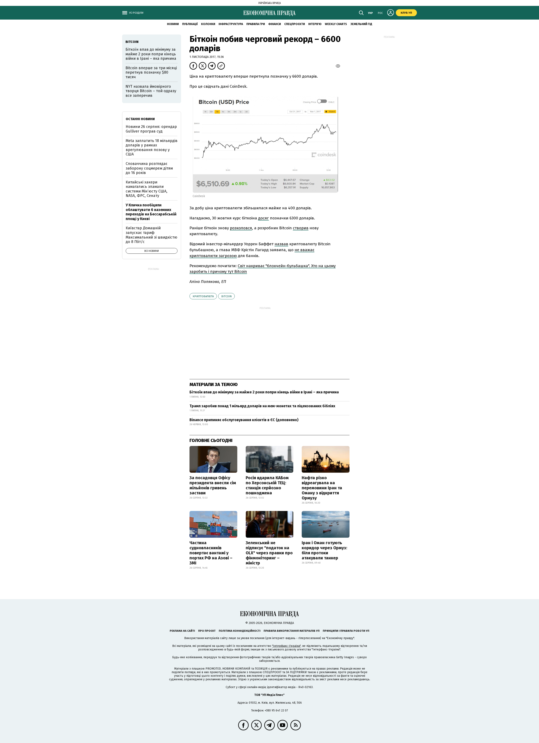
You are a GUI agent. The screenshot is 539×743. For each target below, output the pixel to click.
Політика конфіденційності (239, 630)
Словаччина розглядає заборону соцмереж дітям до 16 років (149, 168)
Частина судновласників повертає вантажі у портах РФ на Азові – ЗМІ (210, 552)
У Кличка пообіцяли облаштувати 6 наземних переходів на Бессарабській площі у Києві (151, 212)
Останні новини (140, 119)
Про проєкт (207, 630)
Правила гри (255, 24)
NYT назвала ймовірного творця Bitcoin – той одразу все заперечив (150, 91)
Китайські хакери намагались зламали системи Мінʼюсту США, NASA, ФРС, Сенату (146, 189)
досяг (263, 218)
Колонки (208, 24)
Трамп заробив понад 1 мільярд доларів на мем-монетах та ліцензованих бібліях (262, 406)
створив (300, 228)
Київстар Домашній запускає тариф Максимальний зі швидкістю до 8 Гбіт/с (151, 235)
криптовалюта (203, 296)
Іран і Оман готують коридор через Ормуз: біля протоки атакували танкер (324, 550)
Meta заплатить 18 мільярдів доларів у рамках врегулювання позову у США (151, 147)
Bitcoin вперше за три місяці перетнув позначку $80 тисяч (151, 72)
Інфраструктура (231, 24)
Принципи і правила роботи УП (346, 630)
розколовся (241, 228)
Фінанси (274, 24)
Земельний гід (361, 24)
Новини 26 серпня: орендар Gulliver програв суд (151, 129)
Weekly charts (336, 24)
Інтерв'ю (315, 24)
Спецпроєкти (294, 24)
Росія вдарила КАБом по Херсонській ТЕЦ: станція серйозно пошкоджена (267, 485)
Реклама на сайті (182, 630)
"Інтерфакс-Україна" (286, 646)
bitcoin (226, 296)
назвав (281, 243)
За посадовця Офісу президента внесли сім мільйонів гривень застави (212, 485)
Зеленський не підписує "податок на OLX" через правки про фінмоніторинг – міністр (269, 552)
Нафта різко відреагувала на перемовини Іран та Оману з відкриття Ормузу (322, 487)
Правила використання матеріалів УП (292, 630)
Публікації (190, 24)
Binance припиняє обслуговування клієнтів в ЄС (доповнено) (243, 420)
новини (173, 24)
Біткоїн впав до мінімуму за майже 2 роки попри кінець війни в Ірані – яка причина (264, 392)
